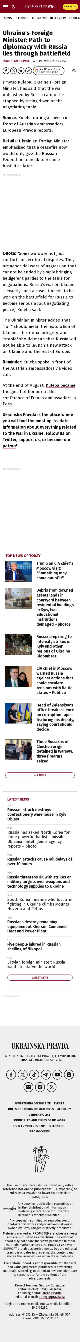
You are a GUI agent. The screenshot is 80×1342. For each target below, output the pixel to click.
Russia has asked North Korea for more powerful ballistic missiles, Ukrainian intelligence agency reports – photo (38, 839)
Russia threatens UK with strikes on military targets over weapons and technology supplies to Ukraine (39, 882)
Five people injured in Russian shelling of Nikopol (34, 946)
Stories (22, 18)
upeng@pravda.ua (52, 1297)
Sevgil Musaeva (51, 1289)
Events (59, 1103)
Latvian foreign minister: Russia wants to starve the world (36, 964)
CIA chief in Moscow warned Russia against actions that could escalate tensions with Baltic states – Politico (54, 680)
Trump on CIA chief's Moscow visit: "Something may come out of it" (54, 570)
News (8, 18)
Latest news (18, 799)
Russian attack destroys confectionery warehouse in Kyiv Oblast (36, 814)
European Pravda (16, 61)
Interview (58, 18)
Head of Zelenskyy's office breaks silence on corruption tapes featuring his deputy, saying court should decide (55, 717)
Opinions (39, 18)
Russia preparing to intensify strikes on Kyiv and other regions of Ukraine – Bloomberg (54, 646)
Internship (57, 1125)
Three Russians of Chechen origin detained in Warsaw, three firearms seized (54, 751)
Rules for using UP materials (31, 1109)
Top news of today (22, 555)
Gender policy (39, 1114)
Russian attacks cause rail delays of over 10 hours (39, 861)
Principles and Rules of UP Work (39, 1120)
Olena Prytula (52, 1293)
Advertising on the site (32, 1103)
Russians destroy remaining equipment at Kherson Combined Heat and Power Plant (37, 926)
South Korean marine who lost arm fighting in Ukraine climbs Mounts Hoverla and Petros (39, 904)
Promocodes (39, 1131)
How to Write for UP (29, 1125)
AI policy (64, 1109)
